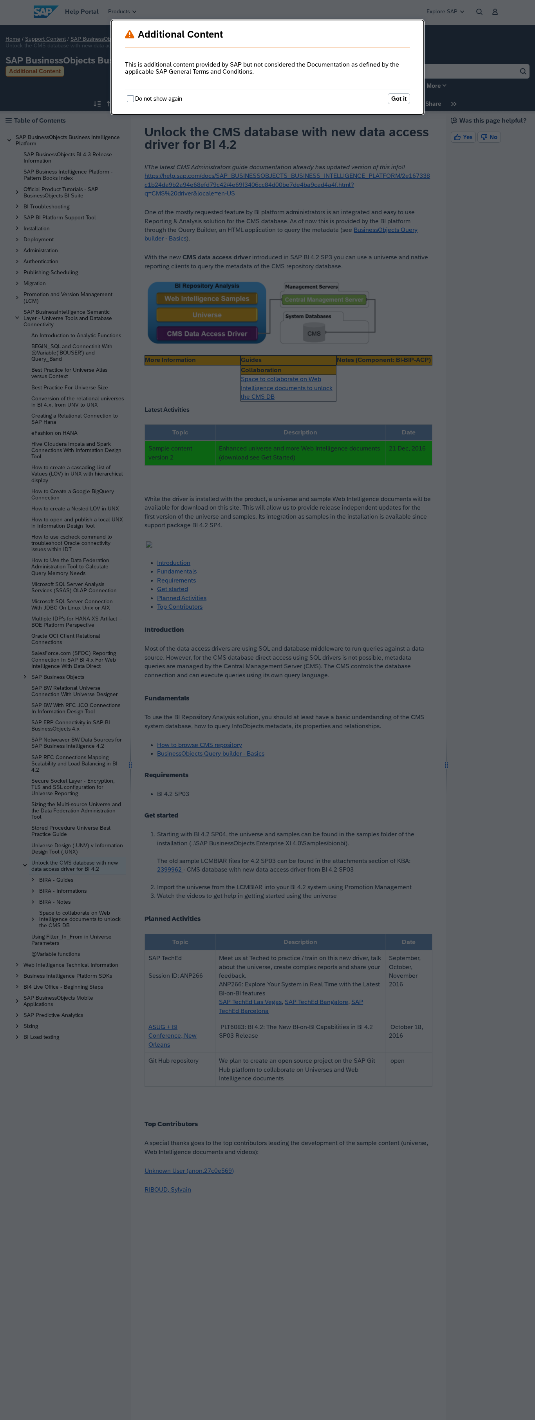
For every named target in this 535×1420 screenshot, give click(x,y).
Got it (399, 98)
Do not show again (158, 98)
